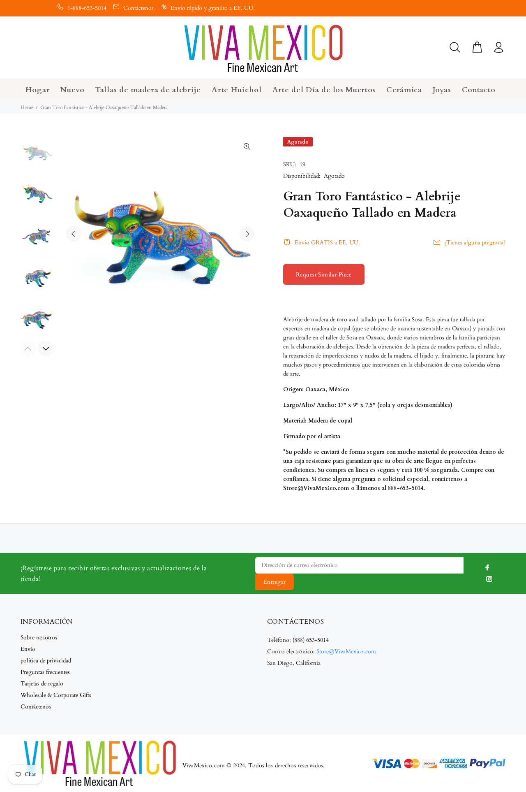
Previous (73, 234)
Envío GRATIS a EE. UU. (327, 242)
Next (247, 234)
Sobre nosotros (39, 637)
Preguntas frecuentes (45, 672)
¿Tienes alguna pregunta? (474, 242)
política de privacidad (46, 660)
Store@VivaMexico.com (346, 651)
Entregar (274, 582)
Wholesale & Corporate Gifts (56, 695)
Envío (28, 649)
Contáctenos (138, 8)
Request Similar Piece (324, 275)
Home (27, 107)
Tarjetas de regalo (42, 683)
